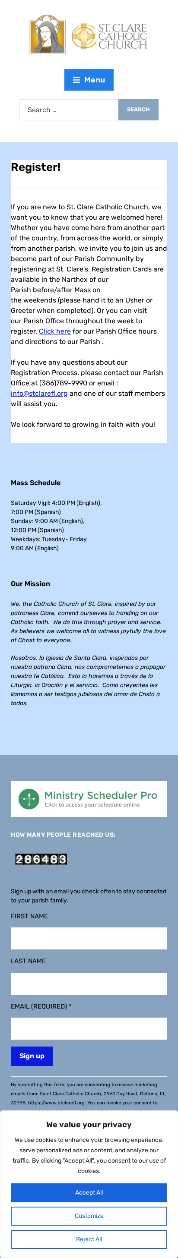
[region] (89, 1184)
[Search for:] (68, 109)
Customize (89, 1216)
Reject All (89, 1239)
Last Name (28, 961)
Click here (55, 331)
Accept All (89, 1192)
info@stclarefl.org (39, 393)
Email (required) (41, 1006)
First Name (29, 916)
